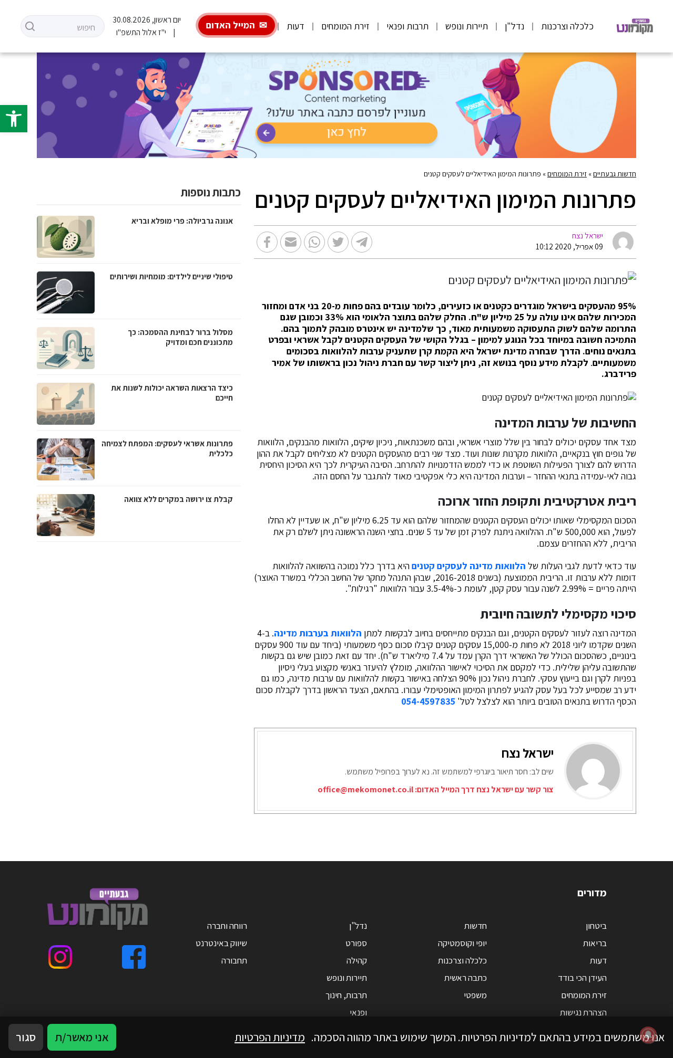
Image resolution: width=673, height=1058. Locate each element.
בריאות (595, 943)
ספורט (356, 943)
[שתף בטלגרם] (361, 242)
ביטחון (596, 925)
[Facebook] (133, 956)
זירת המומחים (345, 26)
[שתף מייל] (290, 242)
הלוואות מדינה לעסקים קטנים (469, 566)
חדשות (475, 925)
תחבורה (234, 960)
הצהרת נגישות (583, 1012)
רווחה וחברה (227, 925)
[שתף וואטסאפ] (314, 242)
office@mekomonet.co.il (365, 789)
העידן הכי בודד (582, 977)
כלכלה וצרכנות (567, 26)
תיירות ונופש (466, 26)
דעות (295, 26)
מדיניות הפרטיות (269, 1037)
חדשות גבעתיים (614, 174)
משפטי (475, 995)
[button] (13, 118)
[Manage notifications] (648, 1034)
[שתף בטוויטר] (338, 242)
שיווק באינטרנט (221, 943)
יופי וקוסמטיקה (462, 943)
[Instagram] (60, 956)
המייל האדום (230, 25)
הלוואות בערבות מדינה (318, 633)
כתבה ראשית (465, 977)
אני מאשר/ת (82, 1037)
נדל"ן (514, 26)
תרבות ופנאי (407, 26)
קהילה (356, 960)
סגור (26, 1037)
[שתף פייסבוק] (267, 242)
